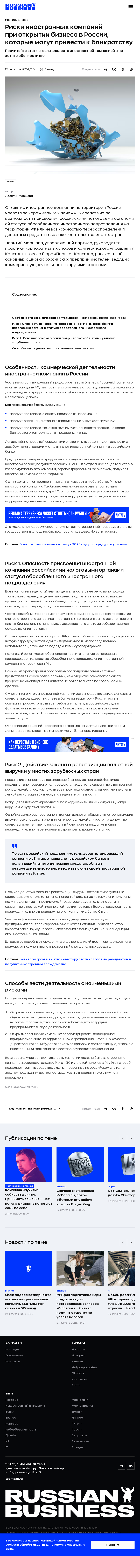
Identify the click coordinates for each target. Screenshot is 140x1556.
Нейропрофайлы (84, 1367)
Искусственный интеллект (25, 1405)
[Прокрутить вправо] (131, 1138)
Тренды (77, 1447)
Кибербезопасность (20, 1429)
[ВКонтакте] (131, 1466)
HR (7, 1441)
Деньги (77, 1411)
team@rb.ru (14, 1478)
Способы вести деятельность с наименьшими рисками (53, 348)
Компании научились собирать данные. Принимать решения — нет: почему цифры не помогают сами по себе (28, 1199)
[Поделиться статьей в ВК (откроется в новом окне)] (114, 69)
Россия (77, 1429)
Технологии (80, 1441)
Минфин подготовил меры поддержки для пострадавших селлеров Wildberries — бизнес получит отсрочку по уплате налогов (79, 1306)
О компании (14, 1355)
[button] (131, 6)
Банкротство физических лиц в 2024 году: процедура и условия (73, 544)
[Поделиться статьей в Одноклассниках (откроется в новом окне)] (122, 69)
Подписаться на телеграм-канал (32, 1108)
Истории (78, 1355)
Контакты (12, 1361)
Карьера (11, 1423)
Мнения (10, 20)
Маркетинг (80, 1400)
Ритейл (77, 1423)
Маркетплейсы (83, 1405)
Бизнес (23, 20)
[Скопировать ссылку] (131, 69)
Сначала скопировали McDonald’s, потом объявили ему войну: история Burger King (75, 1197)
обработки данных (33, 1544)
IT (6, 1447)
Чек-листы (80, 1379)
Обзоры (78, 1373)
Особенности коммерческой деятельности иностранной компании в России (69, 318)
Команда (12, 1349)
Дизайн (10, 1435)
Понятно (112, 1544)
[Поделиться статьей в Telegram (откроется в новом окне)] (105, 69)
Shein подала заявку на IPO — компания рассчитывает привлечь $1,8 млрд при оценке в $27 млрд (28, 1301)
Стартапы (79, 1435)
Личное (77, 1417)
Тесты (76, 1385)
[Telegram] (121, 1466)
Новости (78, 1349)
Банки (9, 1411)
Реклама (11, 1400)
